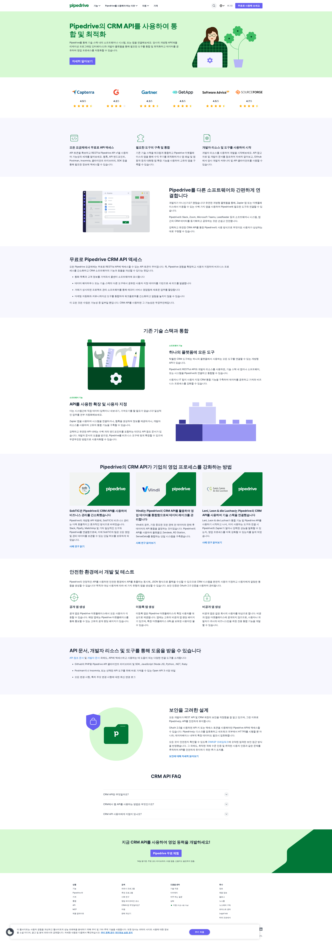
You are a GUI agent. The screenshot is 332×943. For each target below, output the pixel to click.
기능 (96, 5)
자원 (144, 5)
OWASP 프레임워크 (218, 742)
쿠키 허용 (199, 932)
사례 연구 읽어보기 (146, 542)
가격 (156, 5)
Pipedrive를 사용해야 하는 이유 (120, 5)
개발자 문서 (93, 657)
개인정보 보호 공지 (124, 932)
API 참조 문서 (77, 657)
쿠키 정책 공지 (107, 932)
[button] (10, 932)
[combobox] (222, 6)
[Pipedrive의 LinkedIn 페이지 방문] (260, 929)
